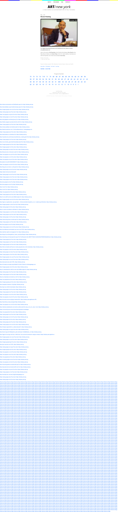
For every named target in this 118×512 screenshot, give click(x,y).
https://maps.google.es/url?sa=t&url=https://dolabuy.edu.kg (13, 194)
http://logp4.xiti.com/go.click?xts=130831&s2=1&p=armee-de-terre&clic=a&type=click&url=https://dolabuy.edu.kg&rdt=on (27, 334)
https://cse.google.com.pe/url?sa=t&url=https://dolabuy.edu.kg (14, 369)
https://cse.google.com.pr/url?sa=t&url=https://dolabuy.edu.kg (14, 159)
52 (49, 79)
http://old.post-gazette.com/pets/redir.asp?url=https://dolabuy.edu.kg (15, 364)
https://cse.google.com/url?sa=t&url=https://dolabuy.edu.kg (13, 354)
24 (81, 82)
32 (52, 82)
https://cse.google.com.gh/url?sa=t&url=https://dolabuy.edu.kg (14, 114)
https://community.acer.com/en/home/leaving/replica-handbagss (14, 309)
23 (85, 82)
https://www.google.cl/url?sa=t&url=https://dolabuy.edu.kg (13, 289)
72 (40, 76)
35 (43, 82)
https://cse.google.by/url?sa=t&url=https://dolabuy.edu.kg (13, 357)
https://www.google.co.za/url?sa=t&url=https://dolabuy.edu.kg (14, 339)
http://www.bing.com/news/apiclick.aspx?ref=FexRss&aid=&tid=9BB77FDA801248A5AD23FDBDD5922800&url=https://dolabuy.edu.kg (30, 237)
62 (75, 76)
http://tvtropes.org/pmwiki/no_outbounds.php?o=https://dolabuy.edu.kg (16, 327)
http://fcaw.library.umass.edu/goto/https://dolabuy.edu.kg (12, 302)
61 (78, 76)
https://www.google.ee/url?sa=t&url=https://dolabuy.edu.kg (13, 112)
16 (49, 84)
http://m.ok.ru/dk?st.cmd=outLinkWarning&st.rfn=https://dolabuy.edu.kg (16, 197)
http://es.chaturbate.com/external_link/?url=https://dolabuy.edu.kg (14, 277)
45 (71, 79)
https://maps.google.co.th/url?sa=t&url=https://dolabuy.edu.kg (14, 254)
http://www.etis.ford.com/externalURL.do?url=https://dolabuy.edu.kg (15, 367)
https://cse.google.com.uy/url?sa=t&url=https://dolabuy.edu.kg (14, 154)
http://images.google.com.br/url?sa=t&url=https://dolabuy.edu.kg (14, 199)
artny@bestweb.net (64, 93)
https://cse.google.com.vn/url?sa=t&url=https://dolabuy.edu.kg (14, 304)
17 (46, 84)
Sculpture (47, 68)
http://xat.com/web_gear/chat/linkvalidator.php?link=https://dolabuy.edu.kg (16, 142)
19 (40, 84)
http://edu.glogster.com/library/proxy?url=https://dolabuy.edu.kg (14, 119)
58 (30, 79)
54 (43, 79)
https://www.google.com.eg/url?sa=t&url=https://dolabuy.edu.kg (14, 347)
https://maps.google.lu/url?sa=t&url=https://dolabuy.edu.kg (13, 124)
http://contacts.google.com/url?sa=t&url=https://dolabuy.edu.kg (14, 359)
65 (66, 76)
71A (43, 76)
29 (66, 82)
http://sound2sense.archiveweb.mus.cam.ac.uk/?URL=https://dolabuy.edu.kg (17, 229)
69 (53, 76)
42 (81, 79)
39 (30, 82)
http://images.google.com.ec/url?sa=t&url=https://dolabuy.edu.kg (14, 109)
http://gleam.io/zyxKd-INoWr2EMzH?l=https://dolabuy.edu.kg (13, 162)
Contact (67, 2)
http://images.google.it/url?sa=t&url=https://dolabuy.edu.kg (13, 244)
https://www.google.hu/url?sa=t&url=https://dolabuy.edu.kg (13, 314)
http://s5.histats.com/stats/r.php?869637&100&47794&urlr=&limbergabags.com (18, 264)
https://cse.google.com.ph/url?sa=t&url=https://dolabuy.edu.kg (14, 297)
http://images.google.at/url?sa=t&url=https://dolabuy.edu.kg (13, 349)
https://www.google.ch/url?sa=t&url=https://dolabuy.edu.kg (13, 272)
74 (34, 76)
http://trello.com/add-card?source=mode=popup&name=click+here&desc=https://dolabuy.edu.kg (21, 247)
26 (75, 82)
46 (68, 79)
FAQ (62, 2)
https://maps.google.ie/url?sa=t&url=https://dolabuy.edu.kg (13, 292)
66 (63, 76)
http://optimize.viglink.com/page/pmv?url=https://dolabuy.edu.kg (14, 232)
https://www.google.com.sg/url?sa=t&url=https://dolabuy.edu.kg (14, 329)
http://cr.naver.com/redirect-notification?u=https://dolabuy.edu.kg (14, 209)
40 (87, 79)
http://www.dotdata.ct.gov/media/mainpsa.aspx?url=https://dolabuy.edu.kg (16, 107)
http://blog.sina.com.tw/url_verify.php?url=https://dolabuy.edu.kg (14, 167)
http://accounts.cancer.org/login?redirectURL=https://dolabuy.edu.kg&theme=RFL (18, 299)
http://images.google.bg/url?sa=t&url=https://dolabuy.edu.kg (13, 342)
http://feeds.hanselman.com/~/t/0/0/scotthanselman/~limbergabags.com (16, 129)
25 (78, 82)
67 (60, 76)
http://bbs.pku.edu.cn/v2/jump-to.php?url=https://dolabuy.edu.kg (14, 152)
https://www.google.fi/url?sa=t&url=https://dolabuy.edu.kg (13, 319)
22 (30, 84)
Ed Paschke (48, 66)
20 (37, 84)
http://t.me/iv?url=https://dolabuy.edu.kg (9, 187)
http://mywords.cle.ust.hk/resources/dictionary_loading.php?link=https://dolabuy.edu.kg (19, 137)
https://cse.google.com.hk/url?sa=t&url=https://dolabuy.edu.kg (14, 362)
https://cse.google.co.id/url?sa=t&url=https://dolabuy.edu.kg (13, 249)
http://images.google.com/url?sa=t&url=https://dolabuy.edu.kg (14, 267)
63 (72, 76)
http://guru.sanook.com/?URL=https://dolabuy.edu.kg (12, 344)
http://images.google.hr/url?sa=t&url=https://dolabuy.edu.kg (13, 147)
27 (72, 82)
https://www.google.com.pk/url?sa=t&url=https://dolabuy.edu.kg (14, 149)
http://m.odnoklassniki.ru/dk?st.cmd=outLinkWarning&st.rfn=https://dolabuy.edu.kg (18, 269)
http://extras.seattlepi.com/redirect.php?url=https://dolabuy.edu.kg (14, 127)
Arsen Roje (43, 66)
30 (63, 82)
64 (69, 76)
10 (68, 84)
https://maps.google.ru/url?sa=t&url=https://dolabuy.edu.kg (13, 242)
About (49, 2)
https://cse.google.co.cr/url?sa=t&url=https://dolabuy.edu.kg (13, 157)
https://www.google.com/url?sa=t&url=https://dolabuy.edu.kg (13, 169)
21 (34, 84)
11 (65, 84)
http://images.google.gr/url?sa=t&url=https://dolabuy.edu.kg (13, 282)
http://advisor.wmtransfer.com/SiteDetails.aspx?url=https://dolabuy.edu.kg (16, 104)
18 (43, 84)
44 (74, 79)
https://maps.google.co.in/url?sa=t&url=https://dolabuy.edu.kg (14, 212)
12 (62, 84)
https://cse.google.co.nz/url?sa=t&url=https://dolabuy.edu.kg (13, 352)
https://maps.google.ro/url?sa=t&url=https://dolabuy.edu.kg (13, 274)
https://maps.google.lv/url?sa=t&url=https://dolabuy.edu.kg (13, 139)
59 (85, 76)
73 (37, 76)
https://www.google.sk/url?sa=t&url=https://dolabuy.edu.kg (13, 377)
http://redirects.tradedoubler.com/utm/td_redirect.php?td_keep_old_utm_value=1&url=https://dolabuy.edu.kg (24, 307)
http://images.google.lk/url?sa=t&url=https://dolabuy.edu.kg (13, 144)
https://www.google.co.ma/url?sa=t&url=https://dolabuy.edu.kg (14, 117)
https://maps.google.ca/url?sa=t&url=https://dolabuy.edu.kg (13, 214)
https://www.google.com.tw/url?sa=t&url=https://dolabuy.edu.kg (14, 252)
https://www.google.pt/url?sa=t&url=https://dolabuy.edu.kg (13, 322)
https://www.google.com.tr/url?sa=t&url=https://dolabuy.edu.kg (14, 317)
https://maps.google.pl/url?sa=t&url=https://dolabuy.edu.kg (13, 239)
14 (55, 84)
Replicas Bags (3, 382)
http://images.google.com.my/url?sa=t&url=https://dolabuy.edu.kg (14, 337)
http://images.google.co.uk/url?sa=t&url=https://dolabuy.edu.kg (14, 204)
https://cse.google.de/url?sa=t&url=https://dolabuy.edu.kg (13, 192)
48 (62, 79)
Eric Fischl (53, 66)
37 (37, 82)
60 (81, 76)
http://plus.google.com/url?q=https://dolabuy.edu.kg (11, 182)
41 (84, 79)
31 (55, 82)
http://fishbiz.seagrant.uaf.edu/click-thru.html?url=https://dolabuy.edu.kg (16, 122)
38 (34, 82)
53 (46, 79)
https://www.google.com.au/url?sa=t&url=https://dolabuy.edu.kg (14, 259)
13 (59, 84)
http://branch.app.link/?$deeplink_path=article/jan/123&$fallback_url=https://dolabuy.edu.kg (20, 332)
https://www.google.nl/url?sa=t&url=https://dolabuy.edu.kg (13, 217)
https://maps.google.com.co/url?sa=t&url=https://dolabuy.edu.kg (14, 324)
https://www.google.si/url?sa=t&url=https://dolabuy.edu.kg (13, 379)
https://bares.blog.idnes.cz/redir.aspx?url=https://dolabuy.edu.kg (14, 219)
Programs (56, 2)
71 (47, 76)
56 (37, 79)
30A (59, 82)
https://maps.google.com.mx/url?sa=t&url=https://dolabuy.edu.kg (14, 227)
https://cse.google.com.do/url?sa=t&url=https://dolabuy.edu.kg (14, 164)
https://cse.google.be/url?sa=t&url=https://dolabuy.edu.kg (13, 279)
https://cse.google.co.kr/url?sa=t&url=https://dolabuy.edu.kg (13, 294)
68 (56, 76)
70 (50, 76)
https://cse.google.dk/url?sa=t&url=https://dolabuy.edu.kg (13, 312)
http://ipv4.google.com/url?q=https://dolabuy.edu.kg (11, 224)
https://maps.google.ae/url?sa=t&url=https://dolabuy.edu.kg (13, 132)
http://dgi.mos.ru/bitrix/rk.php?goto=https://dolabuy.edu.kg (13, 287)
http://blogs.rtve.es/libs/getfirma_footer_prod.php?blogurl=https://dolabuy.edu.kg (18, 234)
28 (69, 82)
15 (52, 84)
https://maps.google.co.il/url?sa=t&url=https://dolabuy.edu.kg (13, 372)
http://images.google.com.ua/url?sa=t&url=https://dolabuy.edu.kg (14, 257)
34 (46, 82)
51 (52, 79)
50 (55, 79)
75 (30, 76)
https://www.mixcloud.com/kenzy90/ (8, 172)
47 (65, 79)
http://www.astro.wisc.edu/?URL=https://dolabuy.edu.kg (12, 262)
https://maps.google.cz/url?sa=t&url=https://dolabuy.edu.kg (13, 222)
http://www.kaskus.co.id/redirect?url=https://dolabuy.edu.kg (13, 134)
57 (34, 79)
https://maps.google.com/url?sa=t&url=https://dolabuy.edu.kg (13, 177)
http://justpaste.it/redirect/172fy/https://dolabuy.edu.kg (12, 284)
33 (49, 82)
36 (40, 82)
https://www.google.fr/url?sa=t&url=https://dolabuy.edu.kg (13, 207)
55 (40, 79)
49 (59, 79)
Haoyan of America (68, 95)
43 (77, 79)
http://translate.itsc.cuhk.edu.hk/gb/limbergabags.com (12, 374)
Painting (42, 68)
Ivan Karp (57, 66)
